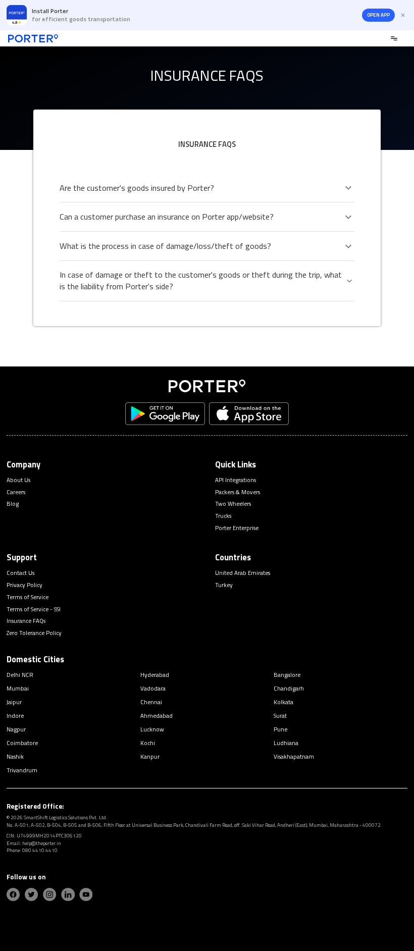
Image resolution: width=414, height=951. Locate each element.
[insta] (49, 894)
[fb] (13, 894)
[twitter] (31, 894)
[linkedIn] (67, 894)
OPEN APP (378, 15)
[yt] (85, 894)
